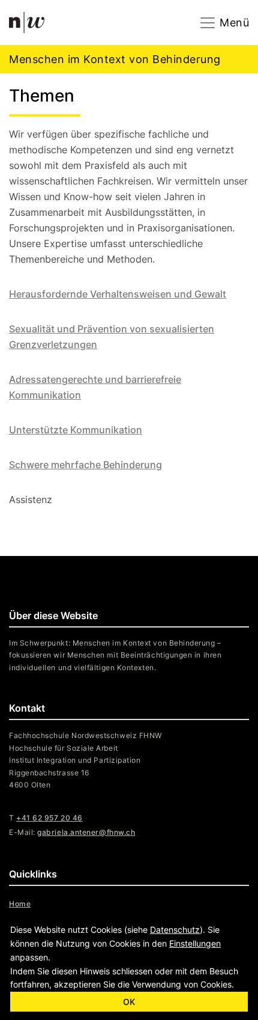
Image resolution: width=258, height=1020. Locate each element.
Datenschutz (175, 929)
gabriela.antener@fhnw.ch (86, 832)
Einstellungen (195, 943)
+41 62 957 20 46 (49, 817)
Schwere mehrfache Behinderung (85, 465)
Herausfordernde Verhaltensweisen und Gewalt (117, 294)
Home (20, 903)
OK (129, 1002)
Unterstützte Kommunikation (75, 430)
